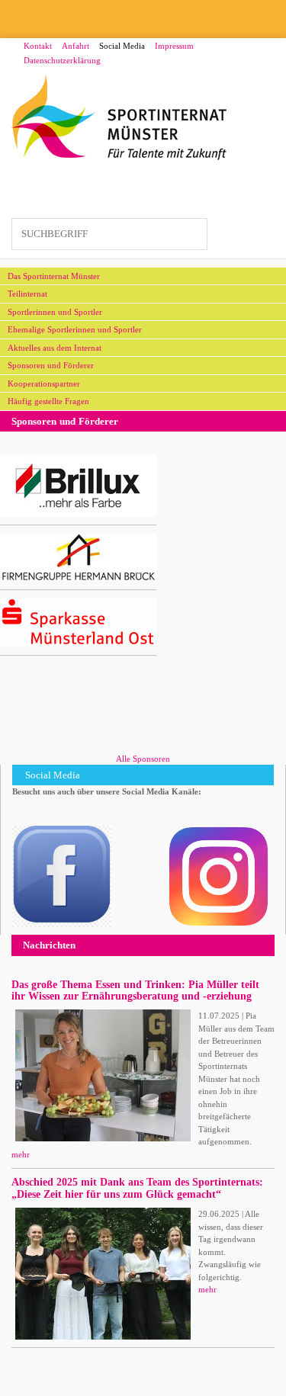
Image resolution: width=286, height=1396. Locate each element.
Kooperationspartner (44, 383)
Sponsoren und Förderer (51, 365)
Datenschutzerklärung (62, 60)
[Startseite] (119, 117)
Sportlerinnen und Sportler (55, 311)
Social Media (122, 45)
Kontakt (38, 45)
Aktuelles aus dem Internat (54, 347)
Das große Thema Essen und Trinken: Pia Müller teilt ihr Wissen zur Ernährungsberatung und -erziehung (135, 990)
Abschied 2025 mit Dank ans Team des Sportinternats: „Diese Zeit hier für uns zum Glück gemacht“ (137, 1187)
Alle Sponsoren (143, 758)
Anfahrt (75, 45)
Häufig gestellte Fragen (48, 401)
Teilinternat (27, 293)
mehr (20, 1154)
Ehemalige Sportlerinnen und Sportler (75, 329)
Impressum (174, 45)
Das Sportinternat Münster (54, 276)
